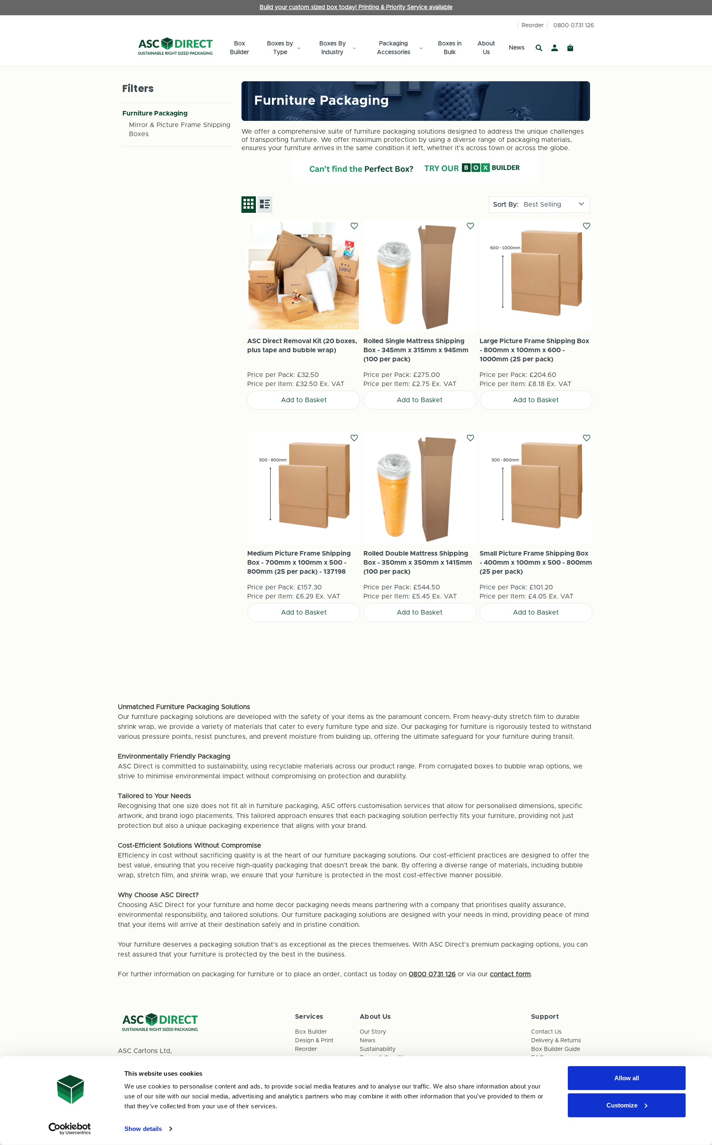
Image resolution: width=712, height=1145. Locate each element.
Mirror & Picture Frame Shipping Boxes (179, 129)
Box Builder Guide (555, 1049)
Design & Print (314, 1041)
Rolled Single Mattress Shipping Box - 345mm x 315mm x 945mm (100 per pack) (415, 350)
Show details (143, 1128)
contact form (510, 974)
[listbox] (554, 204)
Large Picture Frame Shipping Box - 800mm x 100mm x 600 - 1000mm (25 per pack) (534, 350)
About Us (486, 48)
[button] (415, 167)
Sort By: (505, 204)
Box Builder (239, 48)
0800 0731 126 (573, 25)
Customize (622, 1104)
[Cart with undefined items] (570, 48)
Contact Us (546, 1032)
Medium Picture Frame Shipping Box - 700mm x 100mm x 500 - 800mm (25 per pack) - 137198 (299, 562)
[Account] (554, 48)
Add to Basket (303, 275)
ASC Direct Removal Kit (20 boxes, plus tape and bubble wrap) (302, 345)
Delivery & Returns (556, 1041)
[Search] (539, 48)
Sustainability (378, 1049)
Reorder (532, 25)
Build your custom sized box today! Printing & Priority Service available (356, 7)
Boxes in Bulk (449, 48)
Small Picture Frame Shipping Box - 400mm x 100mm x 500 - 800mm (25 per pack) (536, 562)
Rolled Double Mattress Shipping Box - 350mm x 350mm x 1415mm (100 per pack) (417, 562)
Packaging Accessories (393, 48)
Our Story (373, 1032)
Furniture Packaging (154, 113)
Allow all (626, 1077)
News (517, 48)
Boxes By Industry (332, 48)
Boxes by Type (280, 48)
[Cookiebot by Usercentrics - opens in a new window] (70, 1129)
